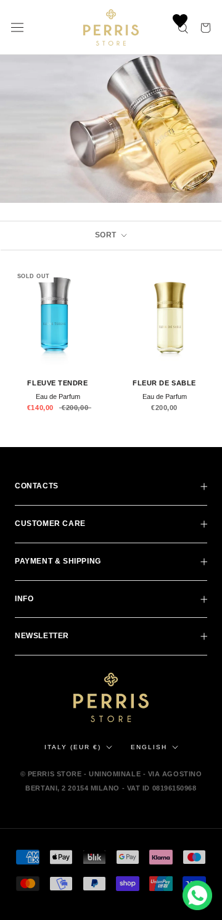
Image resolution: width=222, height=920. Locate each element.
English (149, 747)
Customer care (50, 523)
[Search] (183, 27)
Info (24, 598)
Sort (107, 235)
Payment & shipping (58, 561)
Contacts (37, 486)
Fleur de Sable (164, 383)
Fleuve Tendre (57, 383)
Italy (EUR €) (72, 747)
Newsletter (42, 635)
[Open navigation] (17, 28)
